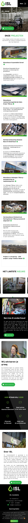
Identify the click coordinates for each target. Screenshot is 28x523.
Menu (21, 3)
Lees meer (10, 335)
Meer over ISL (16, 482)
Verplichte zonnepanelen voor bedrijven (14, 288)
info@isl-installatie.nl (15, 505)
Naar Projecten (9, 28)
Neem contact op (9, 384)
